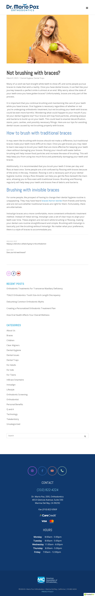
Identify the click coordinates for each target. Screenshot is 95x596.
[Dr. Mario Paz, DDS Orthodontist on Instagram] (9, 273)
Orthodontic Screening (17, 394)
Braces (10, 335)
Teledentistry (13, 419)
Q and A (10, 409)
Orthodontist (13, 399)
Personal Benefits (15, 404)
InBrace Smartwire (15, 379)
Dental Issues (13, 355)
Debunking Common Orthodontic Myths (25, 301)
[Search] (85, 436)
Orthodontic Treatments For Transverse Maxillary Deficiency (35, 288)
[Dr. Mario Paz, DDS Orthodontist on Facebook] (14, 273)
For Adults (11, 365)
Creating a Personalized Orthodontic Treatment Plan (31, 308)
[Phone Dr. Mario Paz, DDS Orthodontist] (62, 470)
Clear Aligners (13, 345)
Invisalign (11, 384)
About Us (11, 330)
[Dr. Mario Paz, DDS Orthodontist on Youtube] (18, 273)
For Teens (11, 374)
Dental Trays (39, 78)
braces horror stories (52, 200)
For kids (10, 370)
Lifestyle (10, 389)
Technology (12, 414)
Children (10, 340)
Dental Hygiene (26, 78)
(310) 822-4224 (47, 490)
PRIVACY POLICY (47, 591)
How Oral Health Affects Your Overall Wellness (28, 315)
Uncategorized (13, 424)
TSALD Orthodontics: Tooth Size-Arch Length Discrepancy (33, 295)
